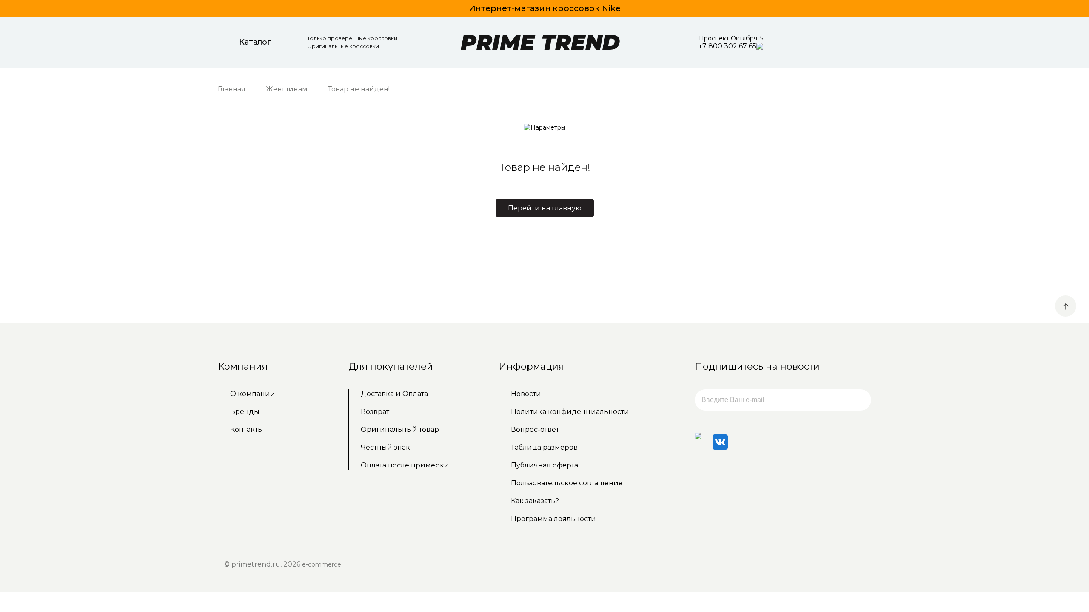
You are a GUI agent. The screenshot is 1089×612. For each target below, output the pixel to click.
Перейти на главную (545, 208)
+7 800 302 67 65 (727, 46)
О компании (252, 394)
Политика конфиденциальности (570, 412)
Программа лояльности (553, 519)
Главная (231, 89)
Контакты (246, 429)
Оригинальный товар (400, 429)
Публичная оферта (544, 465)
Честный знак (385, 447)
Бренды (244, 412)
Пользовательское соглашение (567, 483)
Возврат (375, 412)
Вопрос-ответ (535, 429)
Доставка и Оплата (394, 394)
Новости (526, 394)
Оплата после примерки (405, 465)
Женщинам (287, 89)
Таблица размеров (544, 447)
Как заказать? (535, 501)
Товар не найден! (359, 89)
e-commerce (321, 564)
